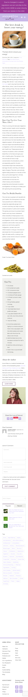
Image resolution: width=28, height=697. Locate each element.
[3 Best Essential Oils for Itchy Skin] (6, 518)
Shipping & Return (5, 688)
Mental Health (16, 570)
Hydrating (15, 562)
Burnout (19, 548)
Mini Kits (17, 657)
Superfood (6, 581)
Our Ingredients (7, 660)
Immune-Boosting (8, 564)
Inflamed (17, 564)
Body (16, 650)
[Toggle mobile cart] (21, 17)
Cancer (5, 551)
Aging (18, 537)
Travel (12, 581)
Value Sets (18, 660)
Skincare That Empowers (6, 652)
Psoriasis (16, 573)
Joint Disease (6, 570)
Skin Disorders (14, 578)
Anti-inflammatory (14, 59)
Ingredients (6, 567)
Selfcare (5, 578)
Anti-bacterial (7, 540)
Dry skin (19, 553)
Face (16, 648)
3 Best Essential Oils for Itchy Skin (15, 518)
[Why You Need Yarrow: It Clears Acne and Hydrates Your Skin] (6, 510)
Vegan (3, 63)
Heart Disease (7, 562)
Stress (21, 578)
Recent (19, 506)
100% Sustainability (6, 669)
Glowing (11, 61)
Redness (11, 575)
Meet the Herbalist (5, 648)
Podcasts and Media (6, 657)
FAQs (4, 691)
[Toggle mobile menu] (25, 17)
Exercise (12, 556)
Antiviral (5, 545)
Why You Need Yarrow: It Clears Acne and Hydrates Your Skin (16, 511)
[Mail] (21, 691)
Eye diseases (19, 556)
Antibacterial (6, 543)
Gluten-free (16, 61)
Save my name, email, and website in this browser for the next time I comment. (14, 479)
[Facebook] (16, 687)
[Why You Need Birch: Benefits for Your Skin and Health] (6, 525)
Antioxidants (5, 61)
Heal (16, 653)
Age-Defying (11, 537)
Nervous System (7, 573)
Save (16, 417)
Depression (20, 551)
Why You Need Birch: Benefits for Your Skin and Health (16, 526)
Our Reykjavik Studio (6, 664)
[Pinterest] (16, 691)
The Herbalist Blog (6, 673)
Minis (16, 655)
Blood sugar (6, 548)
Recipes (21, 61)
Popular (8, 506)
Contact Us (5, 694)
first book (5, 84)
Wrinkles (5, 583)
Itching (13, 567)
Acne (4, 537)
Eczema (5, 556)
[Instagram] (21, 687)
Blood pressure (20, 545)
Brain (13, 548)
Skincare (4, 59)
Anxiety (12, 545)
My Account (5, 684)
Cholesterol (12, 551)
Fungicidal (6, 559)
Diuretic (13, 553)
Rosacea (18, 575)
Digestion (6, 553)
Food (20, 57)
